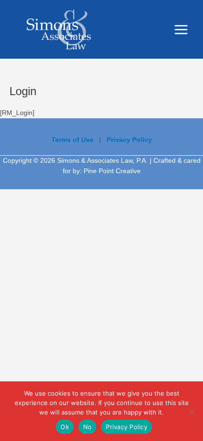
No (87, 427)
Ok (64, 427)
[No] (191, 411)
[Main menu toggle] (181, 29)
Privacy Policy (126, 427)
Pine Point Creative (112, 171)
